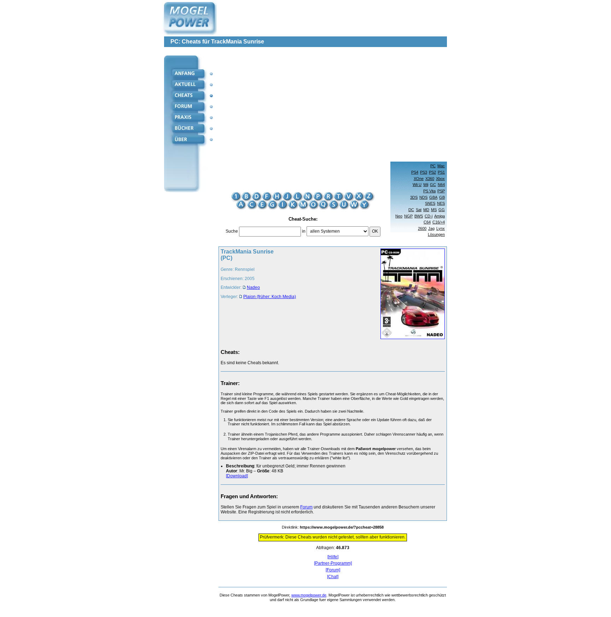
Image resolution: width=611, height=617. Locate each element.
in (304, 231)
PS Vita (429, 191)
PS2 (432, 172)
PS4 (414, 172)
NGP (408, 216)
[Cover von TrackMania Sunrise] (410, 294)
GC (433, 184)
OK (375, 231)
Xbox (440, 178)
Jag (431, 228)
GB (442, 197)
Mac (441, 166)
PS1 (441, 172)
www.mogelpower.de (308, 595)
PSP (441, 191)
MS (434, 210)
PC (433, 166)
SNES (430, 203)
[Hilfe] (332, 557)
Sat (418, 210)
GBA (433, 197)
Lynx (440, 228)
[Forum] (333, 570)
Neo (398, 216)
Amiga (439, 216)
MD (426, 210)
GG (441, 210)
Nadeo (253, 287)
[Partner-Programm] (333, 563)
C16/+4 (438, 222)
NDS (423, 197)
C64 (427, 222)
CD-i (428, 216)
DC (411, 210)
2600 (422, 228)
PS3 (423, 172)
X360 (429, 178)
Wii (425, 184)
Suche (232, 231)
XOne (419, 178)
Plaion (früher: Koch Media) (269, 296)
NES (441, 203)
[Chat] (332, 577)
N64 (441, 184)
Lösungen (436, 234)
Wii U (417, 184)
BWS (418, 216)
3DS (414, 197)
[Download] (237, 475)
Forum (306, 507)
